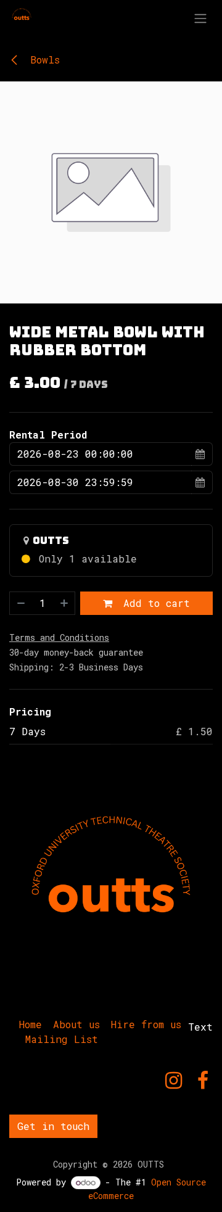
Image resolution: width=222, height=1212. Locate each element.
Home (30, 1024)
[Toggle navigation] (200, 18)
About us (76, 1024)
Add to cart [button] (153, 602)
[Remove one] (20, 603)
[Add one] (64, 603)
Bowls (42, 59)
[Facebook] (203, 1080)
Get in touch (53, 1125)
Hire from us (146, 1024)
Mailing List (61, 1039)
